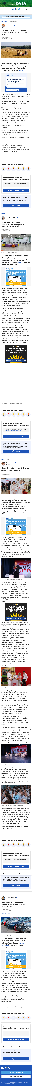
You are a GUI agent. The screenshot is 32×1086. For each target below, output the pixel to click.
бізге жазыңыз (19, 157)
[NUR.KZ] (16, 9)
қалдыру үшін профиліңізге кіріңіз (13, 185)
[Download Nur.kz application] (16, 3)
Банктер (8, 459)
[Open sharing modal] (20, 873)
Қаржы (3, 459)
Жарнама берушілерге (16, 1076)
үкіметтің (21, 262)
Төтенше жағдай (24, 13)
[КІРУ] (29, 9)
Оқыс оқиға (5, 13)
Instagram (17, 205)
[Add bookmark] (28, 873)
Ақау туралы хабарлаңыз (16, 1072)
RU (27, 9)
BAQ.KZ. (21, 70)
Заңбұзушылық (15, 13)
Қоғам (3, 213)
